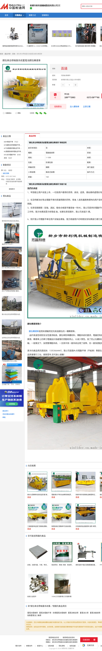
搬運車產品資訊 (54, 637)
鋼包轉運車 (33, 331)
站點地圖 (51, 646)
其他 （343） (8, 158)
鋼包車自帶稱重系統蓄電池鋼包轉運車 (64, 640)
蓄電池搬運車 (95, 612)
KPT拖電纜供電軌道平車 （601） (15, 148)
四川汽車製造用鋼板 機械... (11, 291)
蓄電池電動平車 (45, 612)
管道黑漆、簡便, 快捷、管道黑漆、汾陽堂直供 (66, 565)
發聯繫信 (58, 106)
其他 (13, 54)
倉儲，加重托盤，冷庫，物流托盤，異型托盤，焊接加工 (46, 565)
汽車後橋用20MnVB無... (10, 361)
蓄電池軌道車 (73, 612)
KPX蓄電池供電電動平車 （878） (15, 145)
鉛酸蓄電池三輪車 (34, 615)
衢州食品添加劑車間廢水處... (11, 314)
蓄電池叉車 (84, 612)
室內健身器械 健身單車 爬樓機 (85, 46)
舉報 (19, 113)
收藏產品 (8, 113)
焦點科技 (65, 648)
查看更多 (12, 189)
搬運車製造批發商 (69, 637)
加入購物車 (74, 106)
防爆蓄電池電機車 (60, 612)
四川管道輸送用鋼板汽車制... (11, 268)
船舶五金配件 (31, 596)
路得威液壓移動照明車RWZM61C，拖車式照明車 (18, 46)
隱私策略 (62, 646)
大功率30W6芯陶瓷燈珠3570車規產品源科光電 (66, 46)
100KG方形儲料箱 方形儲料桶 (61, 596)
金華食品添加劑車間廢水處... (11, 338)
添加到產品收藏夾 (8, 414)
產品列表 (8, 54)
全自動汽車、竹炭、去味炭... (11, 384)
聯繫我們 (29, 646)
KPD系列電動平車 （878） (13, 155)
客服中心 (40, 646)
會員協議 (73, 646)
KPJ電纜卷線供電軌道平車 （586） (15, 151)
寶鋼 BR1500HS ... (8, 244)
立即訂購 (86, 106)
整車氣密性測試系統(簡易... (11, 221)
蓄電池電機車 (32, 612)
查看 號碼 (6, 173)
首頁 (1, 54)
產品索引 (5, 411)
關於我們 (18, 646)
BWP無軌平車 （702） (11, 142)
